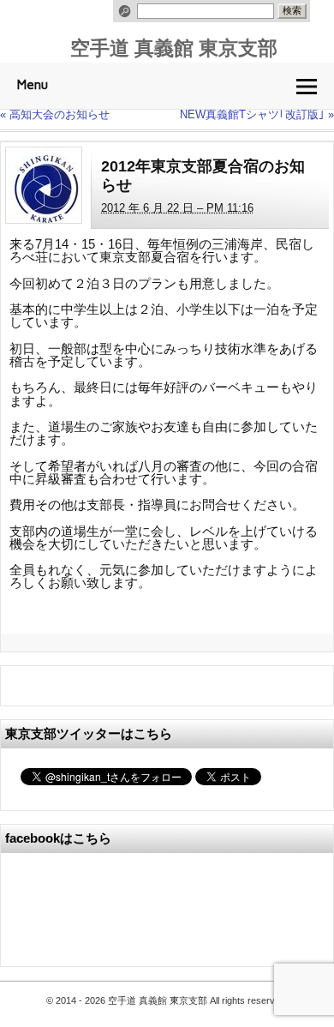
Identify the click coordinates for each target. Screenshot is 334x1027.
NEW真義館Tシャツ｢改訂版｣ (257, 114)
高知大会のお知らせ (55, 114)
